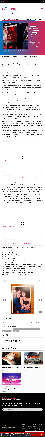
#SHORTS (35, 19)
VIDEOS (17, 19)
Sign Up (22, 414)
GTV (39, 426)
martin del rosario (18, 329)
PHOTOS (23, 19)
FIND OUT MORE (41, 435)
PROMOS (41, 19)
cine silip (37, 329)
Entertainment (7, 1)
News (29, 424)
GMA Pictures (35, 428)
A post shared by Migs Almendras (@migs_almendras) (17, 243)
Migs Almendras (35, 61)
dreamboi (15, 331)
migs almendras (29, 329)
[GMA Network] (2, 1)
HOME (4, 19)
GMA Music (35, 430)
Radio (29, 430)
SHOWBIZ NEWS (11, 19)
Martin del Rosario (24, 61)
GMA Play (40, 424)
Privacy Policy (26, 417)
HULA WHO (28, 19)
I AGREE (34, 435)
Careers (23, 426)
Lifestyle (29, 428)
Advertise (23, 424)
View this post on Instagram (8, 160)
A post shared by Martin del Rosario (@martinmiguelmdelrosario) (20, 178)
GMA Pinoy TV (35, 426)
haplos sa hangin (7, 331)
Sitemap (23, 428)
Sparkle (34, 424)
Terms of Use (18, 417)
